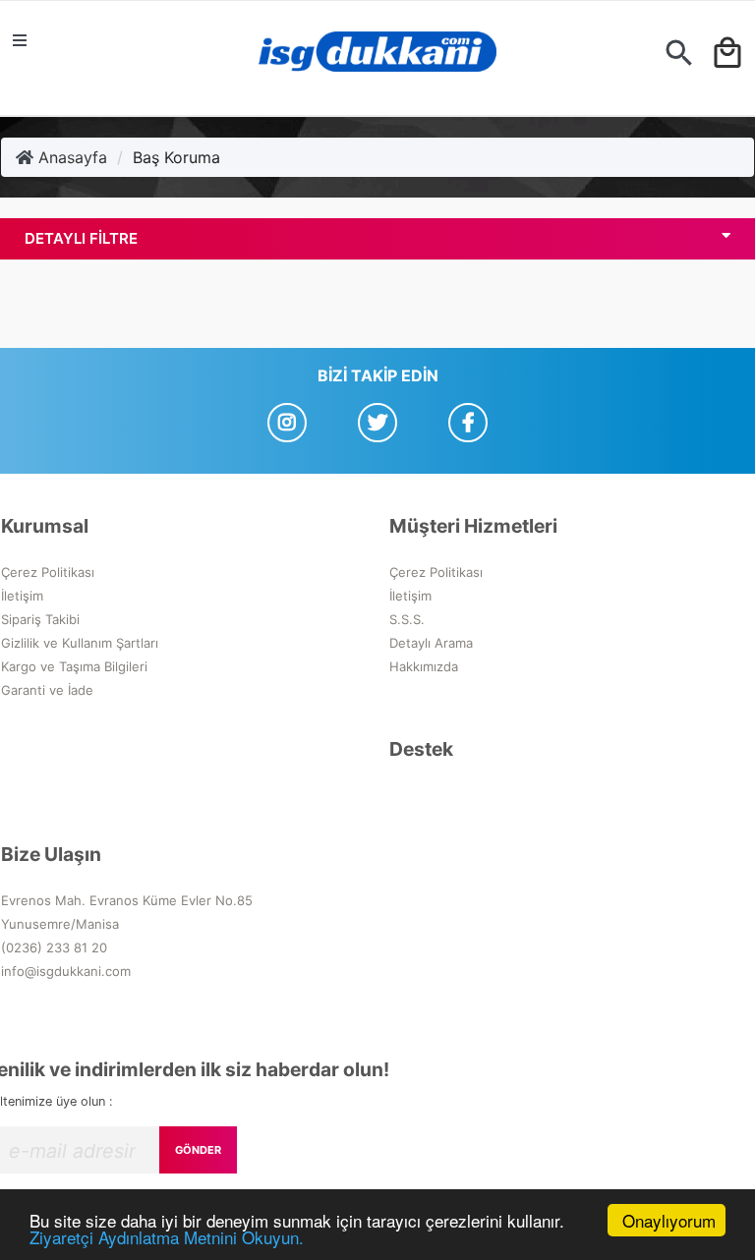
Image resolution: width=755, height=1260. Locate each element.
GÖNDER (198, 1150)
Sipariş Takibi (40, 619)
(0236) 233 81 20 (54, 947)
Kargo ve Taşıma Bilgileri (74, 666)
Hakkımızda (423, 666)
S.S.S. (407, 619)
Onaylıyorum (669, 1220)
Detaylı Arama (431, 643)
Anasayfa (70, 157)
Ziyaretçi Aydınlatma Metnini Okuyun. (166, 1237)
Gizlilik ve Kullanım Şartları (79, 643)
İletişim (22, 595)
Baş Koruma (176, 157)
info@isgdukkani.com (66, 971)
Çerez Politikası (47, 572)
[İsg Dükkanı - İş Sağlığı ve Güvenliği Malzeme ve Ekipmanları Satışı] (377, 58)
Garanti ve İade (47, 690)
